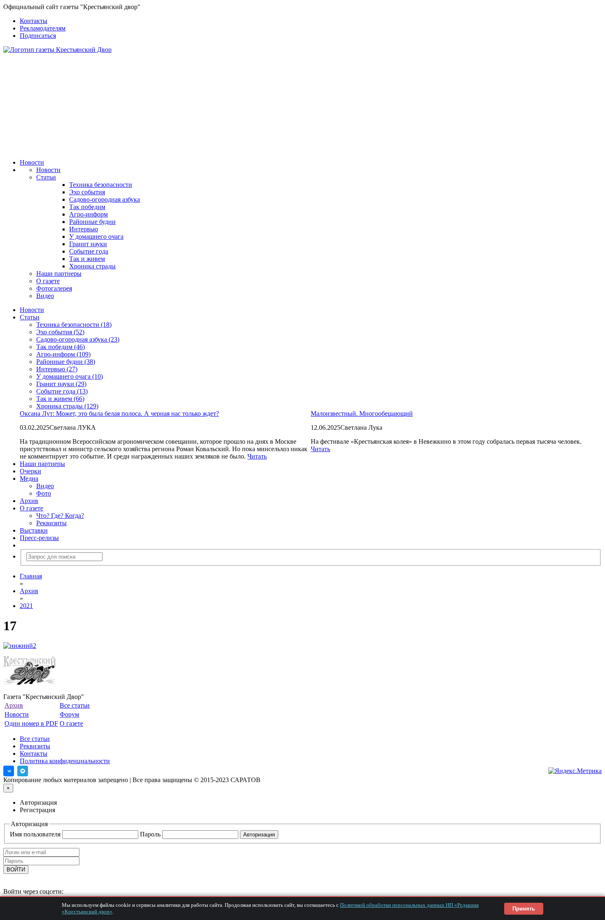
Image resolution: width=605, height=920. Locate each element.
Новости (32, 162)
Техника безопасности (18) (74, 324)
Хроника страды (92, 266)
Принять (523, 909)
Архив (29, 500)
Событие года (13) (62, 391)
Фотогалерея (54, 288)
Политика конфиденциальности (65, 760)
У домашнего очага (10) (69, 376)
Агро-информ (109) (63, 354)
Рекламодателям (42, 28)
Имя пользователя (36, 834)
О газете (48, 280)
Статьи (46, 177)
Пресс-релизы (39, 537)
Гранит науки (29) (61, 383)
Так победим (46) (60, 346)
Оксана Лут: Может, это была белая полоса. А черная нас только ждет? (119, 413)
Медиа (29, 478)
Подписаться (38, 35)
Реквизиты (51, 522)
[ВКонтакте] (8, 771)
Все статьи (75, 705)
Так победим (87, 206)
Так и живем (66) (60, 398)
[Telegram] (22, 771)
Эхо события (87, 192)
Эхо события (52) (60, 331)
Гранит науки (88, 243)
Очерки (30, 471)
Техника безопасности (100, 184)
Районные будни (92, 221)
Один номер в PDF (31, 723)
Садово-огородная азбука (104, 199)
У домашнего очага (96, 236)
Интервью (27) (56, 369)
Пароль (151, 834)
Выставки (34, 530)
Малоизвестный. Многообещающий (362, 413)
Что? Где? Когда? (60, 515)
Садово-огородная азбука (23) (77, 339)
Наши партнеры (58, 273)
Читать (320, 448)
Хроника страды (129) (67, 406)
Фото (43, 493)
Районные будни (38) (65, 361)
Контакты (33, 20)
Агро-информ (88, 214)
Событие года (88, 251)
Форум (69, 714)
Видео (45, 295)
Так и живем (87, 258)
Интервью (83, 229)
